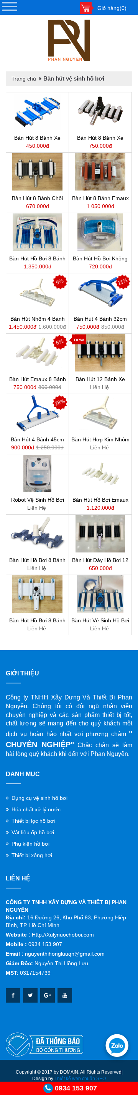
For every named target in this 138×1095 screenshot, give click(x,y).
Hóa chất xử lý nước (36, 809)
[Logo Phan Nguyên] (69, 40)
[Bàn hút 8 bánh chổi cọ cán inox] (37, 172)
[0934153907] (116, 1045)
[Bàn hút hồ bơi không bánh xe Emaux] (100, 232)
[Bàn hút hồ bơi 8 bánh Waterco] (37, 594)
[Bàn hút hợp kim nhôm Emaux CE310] (100, 413)
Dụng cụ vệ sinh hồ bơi (39, 798)
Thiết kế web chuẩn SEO (80, 1078)
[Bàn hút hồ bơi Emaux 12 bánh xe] (100, 473)
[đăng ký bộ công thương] (44, 1044)
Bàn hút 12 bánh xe (100, 379)
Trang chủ (24, 79)
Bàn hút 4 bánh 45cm (37, 439)
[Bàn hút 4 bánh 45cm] (37, 413)
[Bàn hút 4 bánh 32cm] (100, 292)
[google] (47, 995)
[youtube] (65, 995)
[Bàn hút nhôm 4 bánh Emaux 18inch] (37, 292)
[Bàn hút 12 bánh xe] (100, 353)
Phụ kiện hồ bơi (30, 844)
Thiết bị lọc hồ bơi (33, 821)
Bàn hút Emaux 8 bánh (37, 379)
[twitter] (30, 995)
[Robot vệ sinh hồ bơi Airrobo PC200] (37, 473)
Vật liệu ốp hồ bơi (33, 832)
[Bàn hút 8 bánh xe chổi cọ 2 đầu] (37, 111)
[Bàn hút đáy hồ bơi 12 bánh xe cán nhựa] (100, 534)
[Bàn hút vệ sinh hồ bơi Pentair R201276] (100, 594)
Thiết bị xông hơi (32, 855)
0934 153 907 (76, 1088)
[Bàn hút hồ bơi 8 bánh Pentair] (37, 232)
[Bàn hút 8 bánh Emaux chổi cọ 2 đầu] (100, 172)
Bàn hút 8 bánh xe (100, 138)
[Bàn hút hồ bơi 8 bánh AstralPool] (37, 534)
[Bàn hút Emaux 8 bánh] (37, 353)
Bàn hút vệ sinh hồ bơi (73, 78)
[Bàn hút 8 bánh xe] (100, 111)
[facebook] (13, 995)
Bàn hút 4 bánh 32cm (100, 319)
